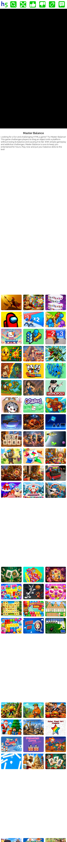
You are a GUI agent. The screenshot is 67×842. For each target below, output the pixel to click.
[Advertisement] (33, 185)
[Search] (13, 4)
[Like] (33, 4)
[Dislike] (42, 4)
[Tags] (52, 4)
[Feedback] (62, 4)
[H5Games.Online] (4, 4)
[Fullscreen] (23, 4)
